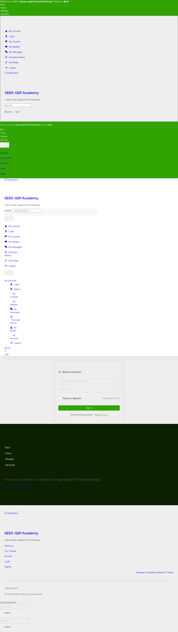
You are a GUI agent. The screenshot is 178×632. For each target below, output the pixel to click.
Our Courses (6, 158)
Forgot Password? (111, 398)
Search (8, 210)
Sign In (89, 408)
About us (4, 153)
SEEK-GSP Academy (22, 93)
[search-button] (36, 106)
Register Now (101, 415)
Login (2, 168)
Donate (3, 163)
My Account (10, 280)
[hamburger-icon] (9, 23)
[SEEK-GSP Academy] (89, 80)
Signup (3, 174)
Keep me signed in (72, 398)
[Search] (48, 211)
